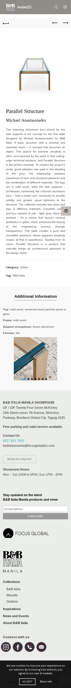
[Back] (6, 23)
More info (46, 681)
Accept (27, 681)
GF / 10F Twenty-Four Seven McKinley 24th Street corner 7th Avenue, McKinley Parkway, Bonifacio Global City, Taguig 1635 (34, 412)
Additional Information (35, 296)
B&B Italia (19, 275)
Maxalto (12, 595)
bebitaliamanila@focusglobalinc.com (29, 445)
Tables (24, 267)
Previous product (55, 23)
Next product (65, 23)
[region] (35, 358)
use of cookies (43, 673)
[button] (25, 379)
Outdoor (12, 601)
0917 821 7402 (13, 440)
